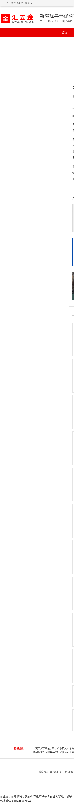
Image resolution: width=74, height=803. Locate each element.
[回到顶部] (70, 799)
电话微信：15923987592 (15, 800)
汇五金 (5, 3)
